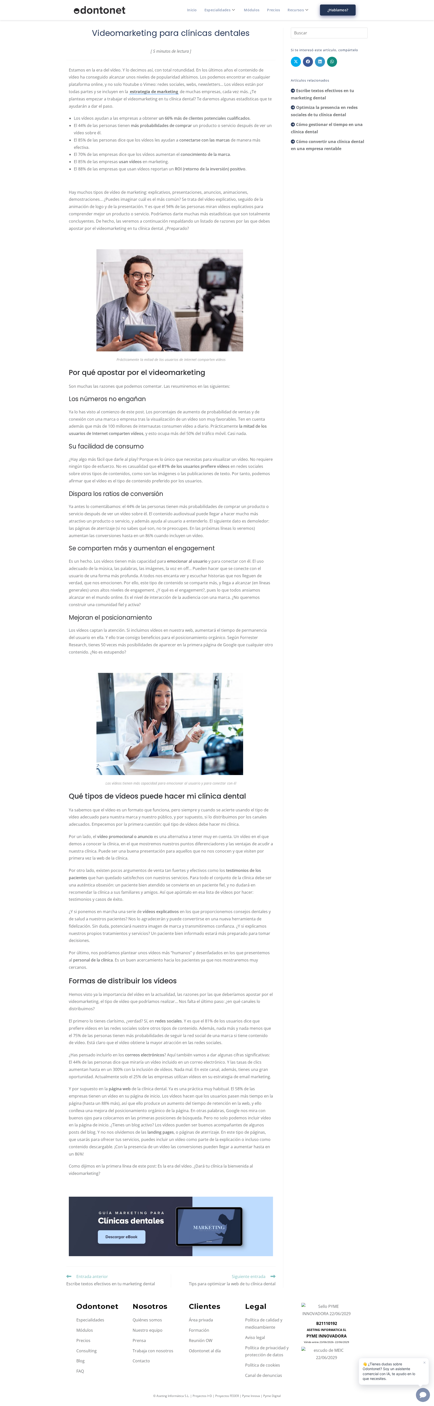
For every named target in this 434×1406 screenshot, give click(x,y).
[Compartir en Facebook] (308, 62)
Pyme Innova (251, 1396)
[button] (394, 1371)
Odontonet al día (205, 1351)
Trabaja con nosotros (153, 1351)
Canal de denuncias (263, 1375)
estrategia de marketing (154, 91)
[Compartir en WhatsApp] (332, 62)
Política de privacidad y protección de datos (267, 1351)
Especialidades (217, 10)
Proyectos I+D (202, 1396)
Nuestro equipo (147, 1330)
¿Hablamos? (338, 10)
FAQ (80, 1371)
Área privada (201, 1320)
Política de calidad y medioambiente (263, 1323)
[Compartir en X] (296, 62)
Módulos (251, 10)
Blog (80, 1361)
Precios (273, 10)
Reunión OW (200, 1340)
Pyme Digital (272, 1396)
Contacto (141, 1361)
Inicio (192, 10)
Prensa (139, 1340)
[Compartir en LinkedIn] (320, 62)
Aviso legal (255, 1337)
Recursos (296, 10)
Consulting (86, 1351)
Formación (199, 1330)
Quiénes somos (147, 1320)
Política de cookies (262, 1365)
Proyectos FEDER (227, 1396)
